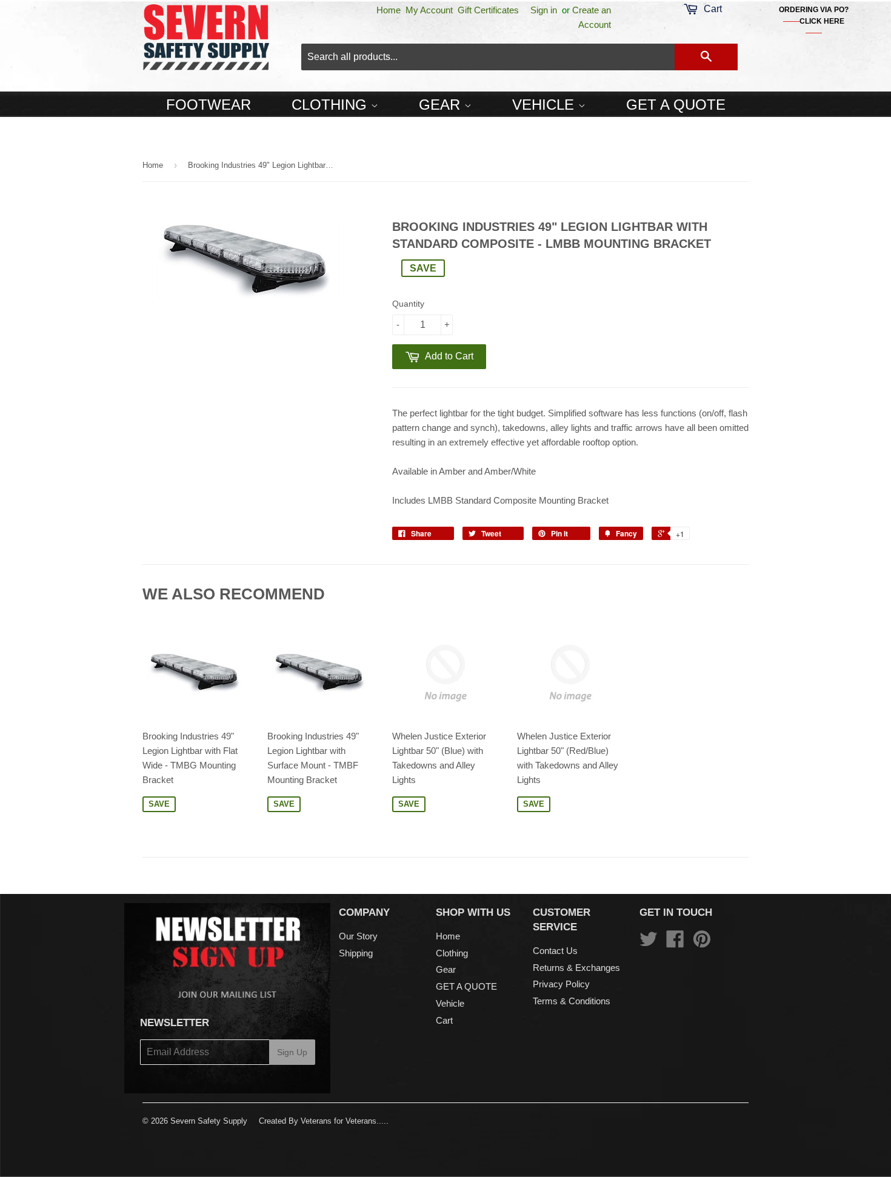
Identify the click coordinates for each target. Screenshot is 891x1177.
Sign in (543, 10)
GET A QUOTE (676, 104)
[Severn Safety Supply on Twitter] (648, 943)
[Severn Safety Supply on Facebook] (675, 943)
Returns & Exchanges (576, 967)
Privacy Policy (561, 984)
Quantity (408, 303)
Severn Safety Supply (208, 1120)
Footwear (208, 104)
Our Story (358, 936)
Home (388, 10)
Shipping (356, 953)
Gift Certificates (488, 10)
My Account (429, 10)
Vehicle (545, 104)
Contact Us (555, 950)
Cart (444, 1020)
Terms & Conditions (571, 1001)
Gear (441, 104)
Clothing (331, 104)
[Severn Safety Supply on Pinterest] (702, 943)
